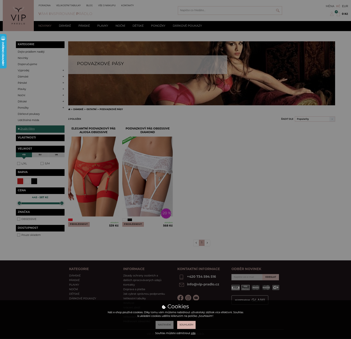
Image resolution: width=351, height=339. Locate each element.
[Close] (237, 51)
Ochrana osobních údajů (127, 103)
